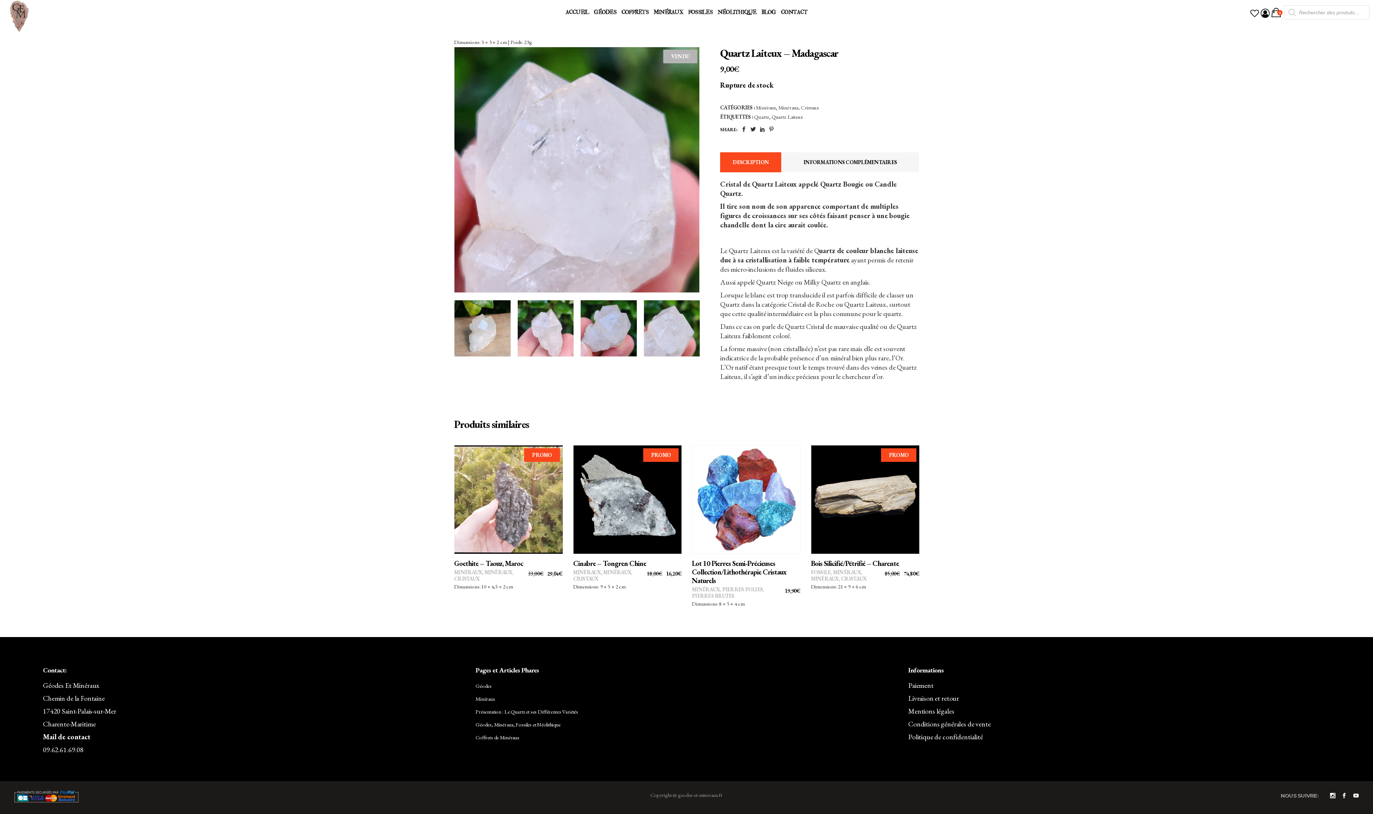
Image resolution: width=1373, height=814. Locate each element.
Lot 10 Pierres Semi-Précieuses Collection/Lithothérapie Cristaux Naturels (739, 572)
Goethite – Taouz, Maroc (488, 563)
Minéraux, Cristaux (798, 107)
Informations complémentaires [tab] (850, 162)
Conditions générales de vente (949, 724)
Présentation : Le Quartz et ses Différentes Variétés (527, 711)
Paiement (921, 685)
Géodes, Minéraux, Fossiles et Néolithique (518, 724)
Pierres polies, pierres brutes (728, 592)
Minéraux (766, 107)
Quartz (761, 116)
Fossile (821, 572)
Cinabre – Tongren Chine (609, 563)
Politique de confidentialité (945, 736)
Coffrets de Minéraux (497, 737)
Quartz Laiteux (787, 116)
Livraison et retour (933, 698)
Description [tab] (751, 162)
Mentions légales (931, 711)
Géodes (484, 685)
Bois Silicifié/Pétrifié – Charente (855, 563)
